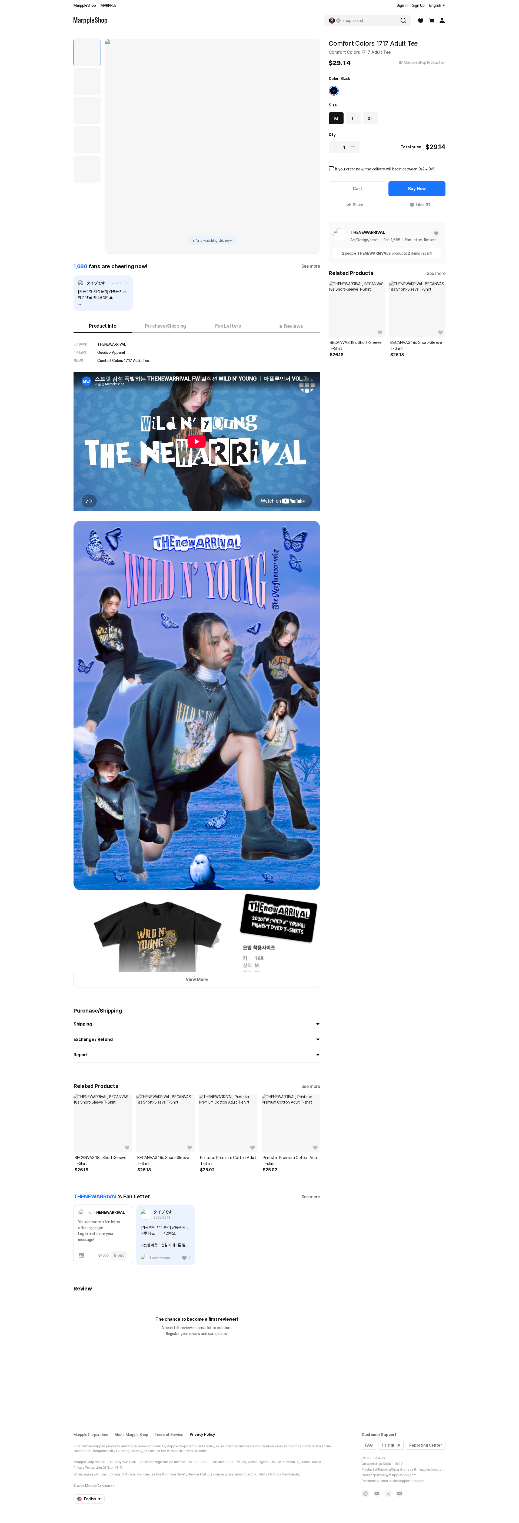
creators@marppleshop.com (402, 1481)
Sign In (402, 5)
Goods (102, 352)
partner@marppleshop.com (395, 1475)
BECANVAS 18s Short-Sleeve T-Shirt (101, 1160)
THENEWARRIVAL (111, 344)
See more (310, 266)
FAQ (368, 1445)
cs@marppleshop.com (427, 1469)
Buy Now (417, 188)
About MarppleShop (131, 1435)
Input (119, 1255)
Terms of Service (169, 1435)
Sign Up (418, 5)
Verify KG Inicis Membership (280, 1474)
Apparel (118, 352)
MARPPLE (109, 5)
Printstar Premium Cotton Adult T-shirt (228, 1160)
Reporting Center (425, 1445)
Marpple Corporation (91, 1435)
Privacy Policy (202, 1434)
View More (197, 979)
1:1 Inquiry (391, 1445)
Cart (357, 188)
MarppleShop (85, 5)
